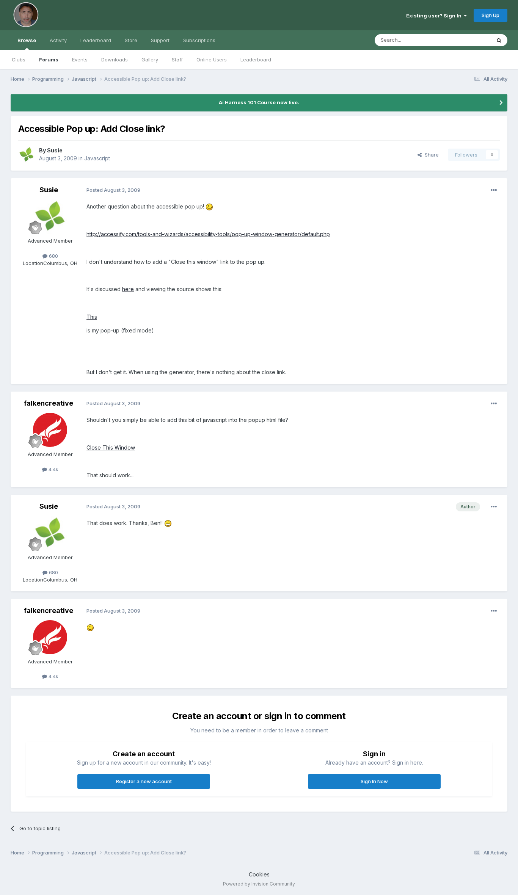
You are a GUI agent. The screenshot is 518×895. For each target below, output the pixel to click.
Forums (48, 59)
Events (80, 59)
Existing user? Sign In (435, 16)
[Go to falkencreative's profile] (50, 430)
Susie (55, 150)
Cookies (259, 874)
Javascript (97, 158)
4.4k (52, 469)
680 (52, 256)
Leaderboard (255, 59)
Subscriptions (199, 40)
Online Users (211, 59)
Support (160, 40)
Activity (58, 40)
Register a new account (144, 781)
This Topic (468, 40)
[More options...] (493, 190)
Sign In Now (374, 781)
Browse (26, 40)
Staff (177, 59)
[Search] (499, 40)
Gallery (149, 59)
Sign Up (490, 15)
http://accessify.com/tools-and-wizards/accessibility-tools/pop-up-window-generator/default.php (208, 234)
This (91, 316)
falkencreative (48, 403)
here (128, 289)
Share (430, 155)
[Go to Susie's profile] (26, 154)
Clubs (18, 59)
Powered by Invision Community (259, 884)
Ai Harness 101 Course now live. (259, 102)
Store (131, 40)
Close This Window (110, 447)
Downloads (114, 59)
